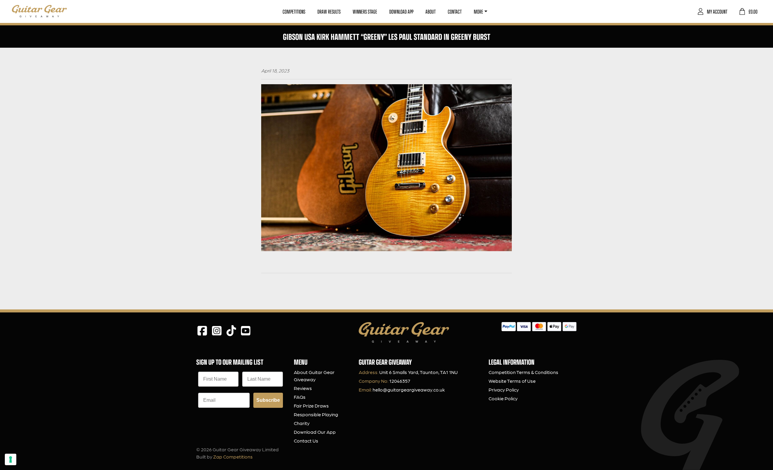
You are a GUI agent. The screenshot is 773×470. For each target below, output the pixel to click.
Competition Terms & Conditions (523, 372)
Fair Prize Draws (311, 405)
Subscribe (268, 400)
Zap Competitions (233, 456)
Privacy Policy (504, 389)
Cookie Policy (503, 398)
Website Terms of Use (512, 381)
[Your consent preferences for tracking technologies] (10, 459)
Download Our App (315, 432)
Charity (302, 423)
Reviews (303, 388)
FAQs (300, 397)
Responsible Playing (316, 414)
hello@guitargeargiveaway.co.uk (409, 389)
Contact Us (306, 440)
